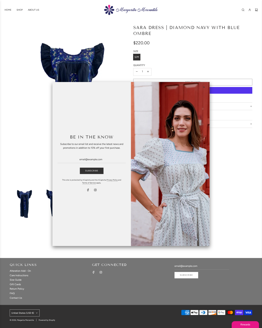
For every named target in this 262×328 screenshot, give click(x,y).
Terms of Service (89, 183)
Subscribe (91, 170)
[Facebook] (88, 190)
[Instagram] (95, 190)
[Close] (204, 87)
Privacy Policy (112, 180)
